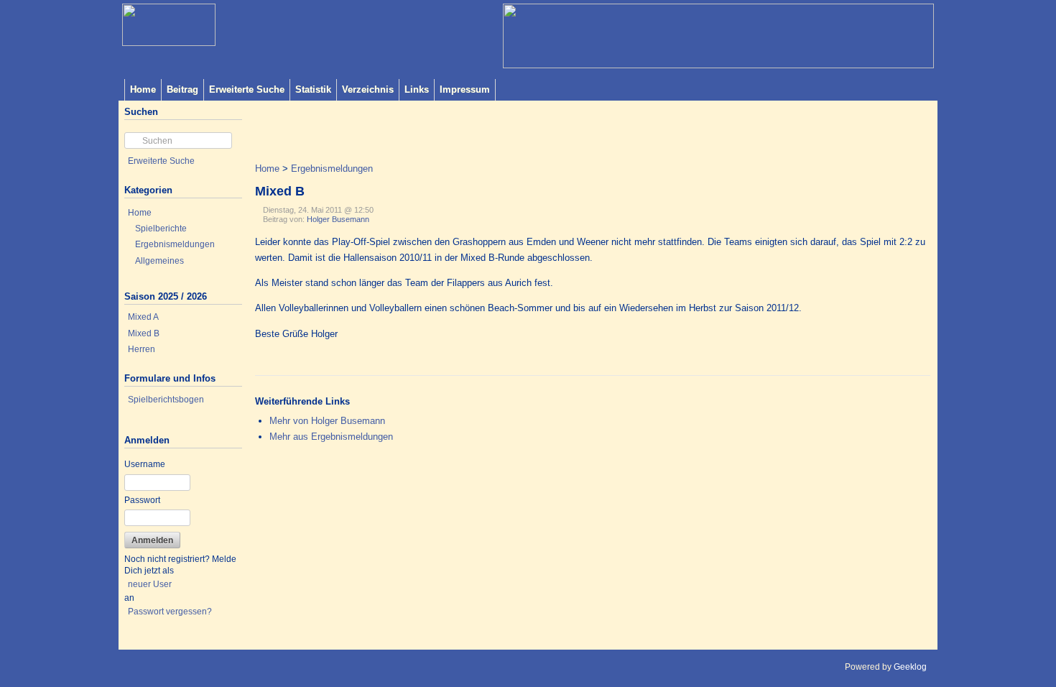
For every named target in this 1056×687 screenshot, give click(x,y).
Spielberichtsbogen (166, 400)
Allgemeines (159, 261)
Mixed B (143, 333)
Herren (141, 349)
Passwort (142, 500)
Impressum (465, 89)
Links (416, 89)
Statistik (313, 89)
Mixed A (143, 317)
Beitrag (182, 89)
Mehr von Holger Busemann (327, 420)
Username (144, 464)
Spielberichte (161, 228)
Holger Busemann (338, 219)
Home (143, 89)
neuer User (150, 584)
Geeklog (910, 666)
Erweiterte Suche (246, 89)
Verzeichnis (368, 89)
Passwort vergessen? (170, 612)
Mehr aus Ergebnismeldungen (331, 436)
